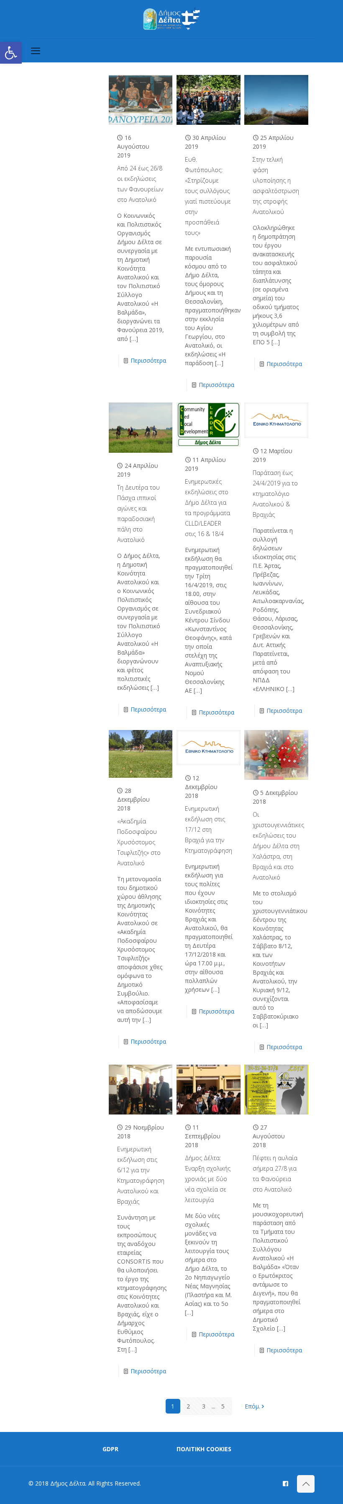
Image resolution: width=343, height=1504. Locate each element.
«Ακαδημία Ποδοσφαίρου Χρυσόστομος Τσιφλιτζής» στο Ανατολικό (139, 842)
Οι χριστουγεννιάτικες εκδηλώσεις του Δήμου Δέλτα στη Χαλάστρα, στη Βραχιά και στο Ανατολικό (278, 845)
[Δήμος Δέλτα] (171, 19)
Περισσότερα (148, 360)
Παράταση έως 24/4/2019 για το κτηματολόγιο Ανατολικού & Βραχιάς (275, 494)
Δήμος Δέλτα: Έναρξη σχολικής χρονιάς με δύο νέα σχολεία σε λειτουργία (207, 1179)
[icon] (285, 1483)
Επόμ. (252, 1406)
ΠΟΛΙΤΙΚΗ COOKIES (204, 1449)
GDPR (110, 1449)
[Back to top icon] (306, 1484)
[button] (11, 53)
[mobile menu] (35, 50)
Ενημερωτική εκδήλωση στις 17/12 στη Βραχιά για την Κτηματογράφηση (208, 829)
